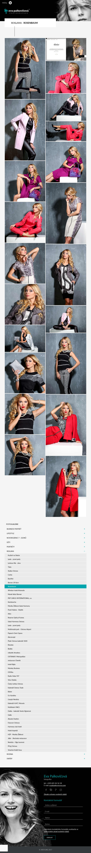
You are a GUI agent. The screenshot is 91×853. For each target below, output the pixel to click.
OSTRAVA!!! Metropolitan (16, 656)
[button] (10, 3)
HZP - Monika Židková (15, 734)
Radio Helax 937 (13, 676)
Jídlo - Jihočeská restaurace (17, 738)
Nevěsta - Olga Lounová (16, 742)
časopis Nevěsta (13, 699)
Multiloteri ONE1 (14, 707)
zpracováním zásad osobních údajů (56, 831)
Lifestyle (10, 533)
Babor (10, 691)
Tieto (9, 567)
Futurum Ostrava (14, 723)
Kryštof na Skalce (14, 555)
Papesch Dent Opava (15, 633)
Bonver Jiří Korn (13, 582)
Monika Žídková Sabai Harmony (19, 606)
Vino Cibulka (12, 680)
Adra (9, 614)
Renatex (10, 645)
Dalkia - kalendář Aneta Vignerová (19, 711)
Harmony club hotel (15, 727)
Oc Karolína (12, 695)
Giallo (10, 715)
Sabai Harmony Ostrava (16, 621)
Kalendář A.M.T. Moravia (16, 703)
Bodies (10, 649)
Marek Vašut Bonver (15, 594)
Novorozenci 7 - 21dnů (16, 538)
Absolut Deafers (13, 719)
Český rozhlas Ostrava (15, 684)
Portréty (11, 547)
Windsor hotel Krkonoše (16, 590)
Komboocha (12, 602)
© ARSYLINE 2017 (45, 850)
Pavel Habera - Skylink (15, 610)
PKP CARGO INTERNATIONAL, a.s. (20, 598)
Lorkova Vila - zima (14, 563)
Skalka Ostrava (13, 571)
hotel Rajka (11, 664)
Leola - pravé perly (14, 559)
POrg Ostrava (12, 746)
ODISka (10, 672)
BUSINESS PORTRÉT (14, 529)
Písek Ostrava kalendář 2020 (17, 641)
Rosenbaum (12, 586)
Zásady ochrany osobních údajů (55, 794)
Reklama (10, 551)
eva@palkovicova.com (57, 785)
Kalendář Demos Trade (15, 688)
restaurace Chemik (14, 660)
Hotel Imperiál (13, 730)
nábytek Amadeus (14, 653)
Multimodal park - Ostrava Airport (19, 629)
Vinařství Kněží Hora (15, 750)
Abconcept (11, 637)
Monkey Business (14, 668)
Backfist (10, 579)
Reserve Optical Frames (16, 617)
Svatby (9, 758)
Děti (8, 542)
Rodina (10, 754)
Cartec (10, 575)
